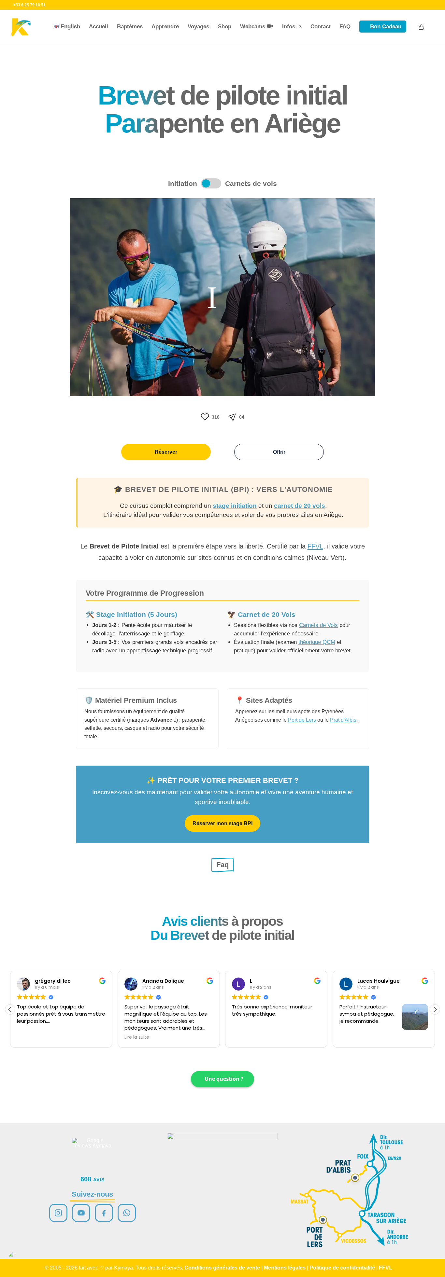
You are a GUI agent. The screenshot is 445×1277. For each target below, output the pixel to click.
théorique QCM (316, 642)
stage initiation (235, 505)
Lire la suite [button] (29, 1037)
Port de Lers (302, 720)
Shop (224, 26)
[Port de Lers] (323, 1220)
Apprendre (165, 26)
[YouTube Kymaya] (81, 1213)
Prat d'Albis (343, 720)
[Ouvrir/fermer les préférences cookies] (17, 1260)
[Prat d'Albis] (355, 1178)
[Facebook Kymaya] (104, 1213)
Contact (320, 26)
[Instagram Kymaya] (58, 1213)
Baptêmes (130, 26)
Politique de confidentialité (342, 1267)
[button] (435, 1009)
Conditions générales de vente (222, 1267)
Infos (288, 26)
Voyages (198, 26)
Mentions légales (285, 1267)
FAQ (345, 26)
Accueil (98, 26)
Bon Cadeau (385, 26)
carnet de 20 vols (299, 505)
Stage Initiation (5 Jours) (136, 614)
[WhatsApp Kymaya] (127, 1213)
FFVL (315, 546)
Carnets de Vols (318, 625)
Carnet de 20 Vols (266, 614)
